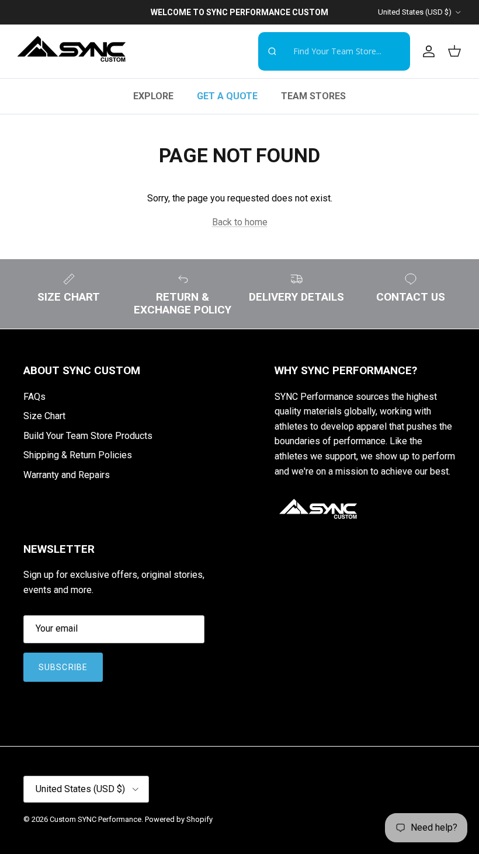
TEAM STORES (313, 96)
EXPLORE (153, 96)
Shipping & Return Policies (77, 455)
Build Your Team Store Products (87, 435)
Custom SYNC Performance (95, 819)
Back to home (240, 222)
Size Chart (44, 415)
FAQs (34, 396)
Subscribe (63, 667)
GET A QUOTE (227, 96)
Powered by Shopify (179, 819)
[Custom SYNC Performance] (72, 51)
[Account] (426, 51)
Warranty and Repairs (66, 474)
